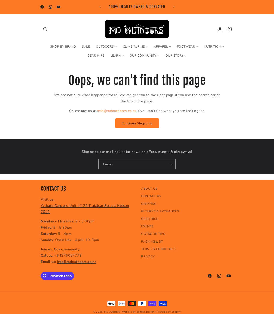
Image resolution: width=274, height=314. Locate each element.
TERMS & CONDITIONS (158, 249)
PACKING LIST (152, 241)
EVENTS (147, 226)
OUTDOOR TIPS (153, 234)
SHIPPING (148, 204)
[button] (45, 29)
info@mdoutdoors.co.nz (116, 110)
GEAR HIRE (149, 219)
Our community (66, 249)
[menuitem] (63, 46)
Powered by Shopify (169, 311)
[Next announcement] (174, 7)
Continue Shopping (137, 123)
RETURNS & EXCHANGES (160, 211)
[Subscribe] (170, 164)
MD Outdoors (112, 311)
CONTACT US (151, 196)
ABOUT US (149, 189)
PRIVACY (148, 256)
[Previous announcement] (100, 7)
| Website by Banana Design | (138, 311)
